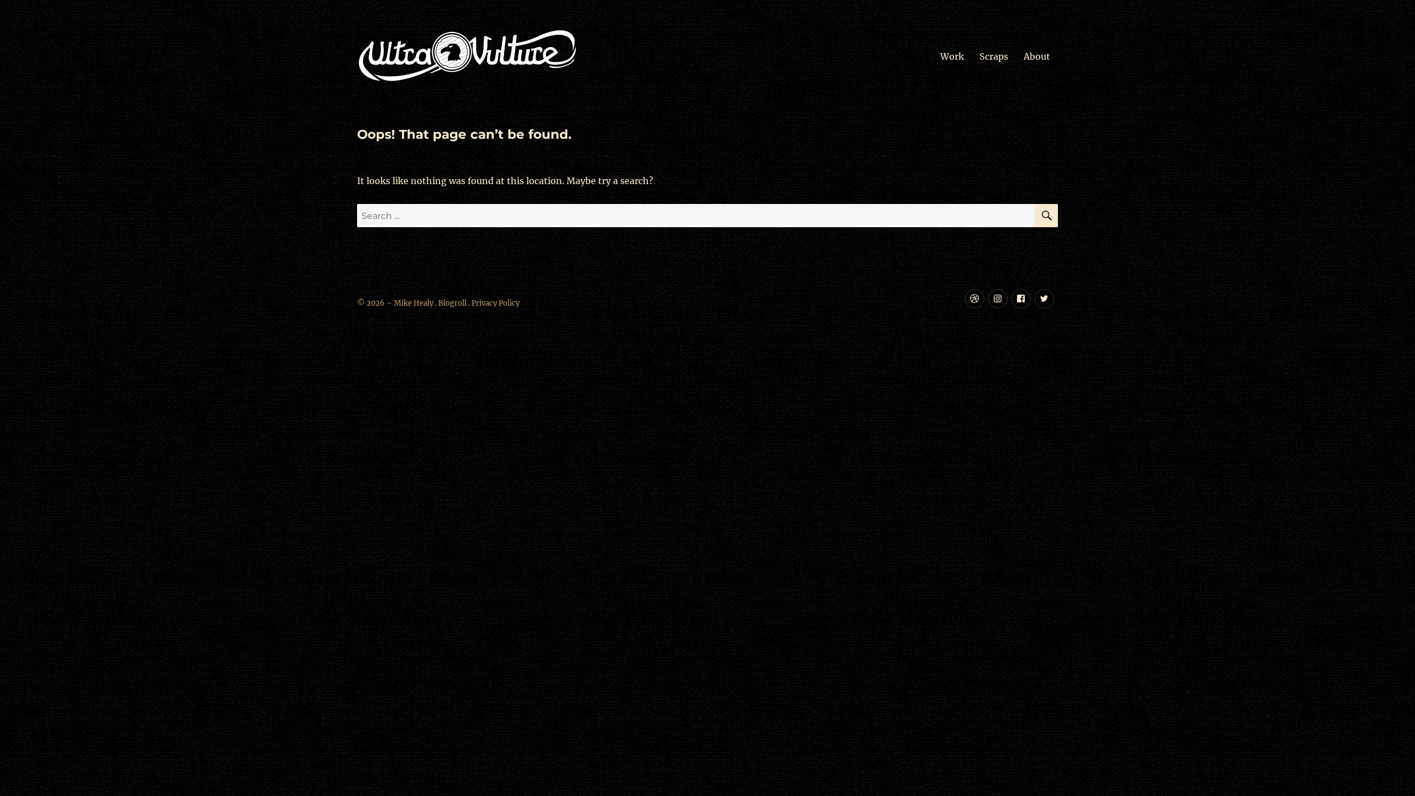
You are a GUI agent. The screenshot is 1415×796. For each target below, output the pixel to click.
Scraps (993, 56)
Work (952, 56)
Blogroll (452, 303)
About (1037, 56)
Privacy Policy (495, 303)
